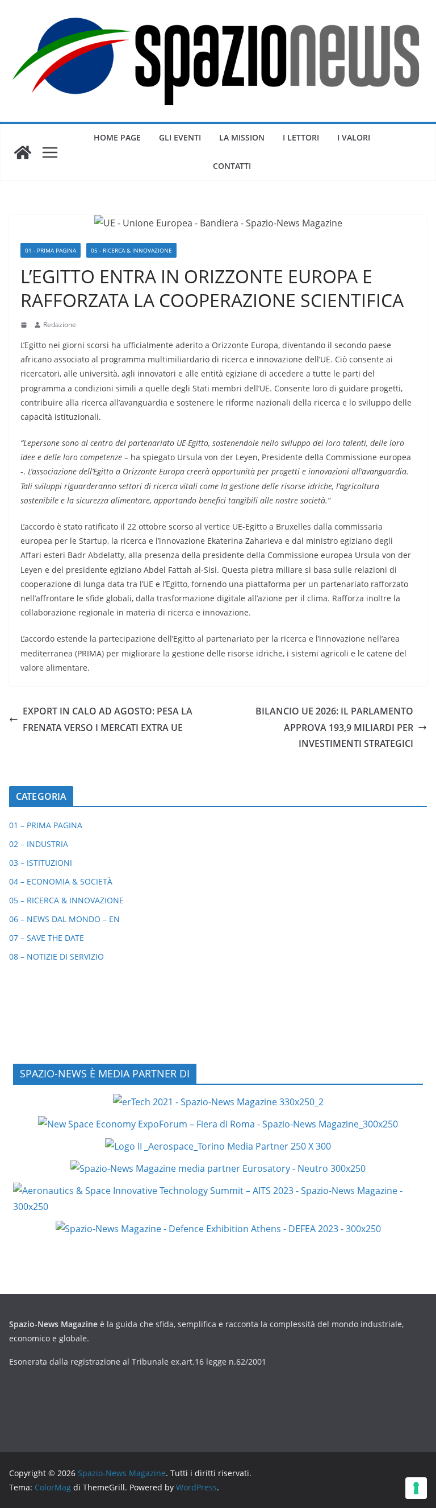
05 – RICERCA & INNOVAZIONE (66, 900)
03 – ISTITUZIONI (40, 862)
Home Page (117, 137)
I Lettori (301, 137)
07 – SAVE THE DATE (46, 937)
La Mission (242, 137)
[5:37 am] (25, 324)
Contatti (232, 165)
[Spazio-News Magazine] (22, 152)
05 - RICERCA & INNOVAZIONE (131, 250)
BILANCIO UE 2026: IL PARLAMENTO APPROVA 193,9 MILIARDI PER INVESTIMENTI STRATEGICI (334, 727)
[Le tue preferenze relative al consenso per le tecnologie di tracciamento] (416, 1488)
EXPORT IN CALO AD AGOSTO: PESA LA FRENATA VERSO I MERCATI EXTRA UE (107, 719)
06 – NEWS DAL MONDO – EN (64, 919)
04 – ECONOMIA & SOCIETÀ (60, 881)
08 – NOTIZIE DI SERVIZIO (56, 956)
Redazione (59, 324)
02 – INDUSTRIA (38, 843)
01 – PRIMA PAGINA (45, 825)
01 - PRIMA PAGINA (50, 250)
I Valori (353, 137)
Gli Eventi (180, 137)
